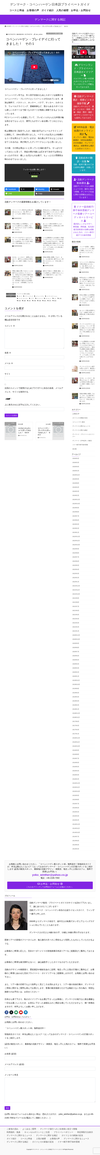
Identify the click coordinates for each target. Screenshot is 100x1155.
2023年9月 (75, 507)
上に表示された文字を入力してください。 (23, 405)
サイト (7, 374)
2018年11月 (76, 717)
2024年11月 (76, 475)
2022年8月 (75, 553)
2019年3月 (75, 701)
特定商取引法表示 (85, 1132)
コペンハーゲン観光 (78, 422)
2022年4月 (75, 569)
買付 (50, 300)
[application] (83, 52)
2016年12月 (76, 738)
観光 (45, 300)
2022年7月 (75, 557)
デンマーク (40, 298)
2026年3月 (75, 462)
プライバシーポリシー (63, 1132)
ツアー (32, 298)
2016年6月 (75, 762)
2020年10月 (76, 639)
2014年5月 (75, 845)
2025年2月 (75, 470)
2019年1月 (75, 709)
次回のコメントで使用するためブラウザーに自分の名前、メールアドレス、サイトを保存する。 (34, 390)
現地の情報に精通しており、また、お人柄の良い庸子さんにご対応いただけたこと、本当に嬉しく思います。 (87, 397)
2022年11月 (76, 540)
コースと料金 (26, 1139)
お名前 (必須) (10, 1054)
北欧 (60, 298)
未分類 (74, 449)
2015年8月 (75, 799)
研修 (35, 300)
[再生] (74, 57)
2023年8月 (75, 512)
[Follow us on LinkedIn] (26, 1012)
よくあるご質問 (29, 1129)
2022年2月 (75, 577)
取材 (20, 300)
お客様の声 (75, 414)
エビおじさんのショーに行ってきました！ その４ (24, 430)
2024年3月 (75, 491)
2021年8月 (75, 602)
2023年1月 (75, 532)
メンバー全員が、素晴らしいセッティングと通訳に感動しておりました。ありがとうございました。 (87, 250)
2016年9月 (75, 750)
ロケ (55, 298)
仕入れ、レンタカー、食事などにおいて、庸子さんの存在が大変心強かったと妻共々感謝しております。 (87, 382)
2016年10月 (76, 746)
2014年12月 (76, 824)
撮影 (25, 300)
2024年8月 (75, 483)
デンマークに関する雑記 (54, 33)
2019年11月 (76, 680)
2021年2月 (75, 627)
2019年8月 (75, 688)
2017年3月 (75, 729)
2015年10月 (76, 791)
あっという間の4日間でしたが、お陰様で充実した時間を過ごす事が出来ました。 (53, 225)
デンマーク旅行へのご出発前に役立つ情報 (58, 1129)
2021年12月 (76, 586)
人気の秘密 (41, 1139)
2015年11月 (76, 787)
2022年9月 (75, 549)
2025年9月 (75, 466)
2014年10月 (76, 832)
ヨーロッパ (48, 298)
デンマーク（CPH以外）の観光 (82, 440)
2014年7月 (75, 836)
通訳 (55, 300)
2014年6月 (75, 840)
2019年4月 (75, 697)
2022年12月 (76, 536)
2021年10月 (76, 594)
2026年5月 (75, 458)
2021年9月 (75, 598)
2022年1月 (75, 581)
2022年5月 (75, 565)
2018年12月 (76, 713)
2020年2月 (75, 672)
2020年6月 (75, 655)
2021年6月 (75, 610)
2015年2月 (75, 820)
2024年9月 (75, 479)
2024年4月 (75, 487)
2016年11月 (76, 742)
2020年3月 (75, 668)
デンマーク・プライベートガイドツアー (83, 435)
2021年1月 (75, 631)
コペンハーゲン (40, 296)
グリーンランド (29, 296)
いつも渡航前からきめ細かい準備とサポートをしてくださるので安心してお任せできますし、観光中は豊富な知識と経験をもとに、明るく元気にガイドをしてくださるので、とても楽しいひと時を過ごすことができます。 (53, 243)
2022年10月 (76, 544)
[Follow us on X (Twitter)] (11, 1012)
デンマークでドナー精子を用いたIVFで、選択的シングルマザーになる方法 (87, 368)
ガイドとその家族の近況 (80, 418)
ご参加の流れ (12, 1129)
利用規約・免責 (13, 1132)
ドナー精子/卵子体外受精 (80, 445)
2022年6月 (75, 561)
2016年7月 (75, 758)
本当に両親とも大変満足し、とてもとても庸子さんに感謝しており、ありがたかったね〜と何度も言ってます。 (87, 298)
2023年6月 (75, 520)
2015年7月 (75, 803)
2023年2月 (75, 528)
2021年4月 (75, 618)
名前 (8, 353)
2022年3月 (75, 573)
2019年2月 (75, 705)
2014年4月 (75, 849)
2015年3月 (75, 816)
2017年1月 (75, 733)
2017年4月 (75, 725)
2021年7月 (75, 606)
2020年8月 (75, 647)
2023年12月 (76, 499)
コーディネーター (23, 298)
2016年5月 (75, 766)
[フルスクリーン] (93, 57)
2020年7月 (75, 651)
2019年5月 (75, 692)
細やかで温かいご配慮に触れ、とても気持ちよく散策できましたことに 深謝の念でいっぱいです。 (53, 273)
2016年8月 (75, 754)
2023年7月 (75, 516)
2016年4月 (75, 770)
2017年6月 (75, 721)
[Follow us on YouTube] (21, 1012)
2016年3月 (75, 775)
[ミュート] (90, 57)
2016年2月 (75, 779)
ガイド (20, 296)
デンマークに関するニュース (81, 426)
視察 (40, 300)
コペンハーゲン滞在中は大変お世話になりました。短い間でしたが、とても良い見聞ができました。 (87, 266)
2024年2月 (75, 495)
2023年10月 (76, 503)
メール (9, 363)
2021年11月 (76, 590)
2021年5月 (75, 614)
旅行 (30, 300)
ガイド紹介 (11, 1139)
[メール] (16, 1012)
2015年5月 (75, 807)
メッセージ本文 (11, 1075)
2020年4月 (75, 664)
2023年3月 (75, 524)
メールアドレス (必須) (14, 1064)
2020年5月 (75, 660)
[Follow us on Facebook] (6, 1012)
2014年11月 (76, 828)
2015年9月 (75, 795)
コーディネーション (52, 296)
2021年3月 (75, 623)
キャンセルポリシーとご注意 (37, 1132)
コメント (10, 326)
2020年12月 (76, 635)
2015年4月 (75, 812)
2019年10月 (76, 684)
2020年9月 (75, 643)
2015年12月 (76, 783)
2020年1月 (75, 676)
